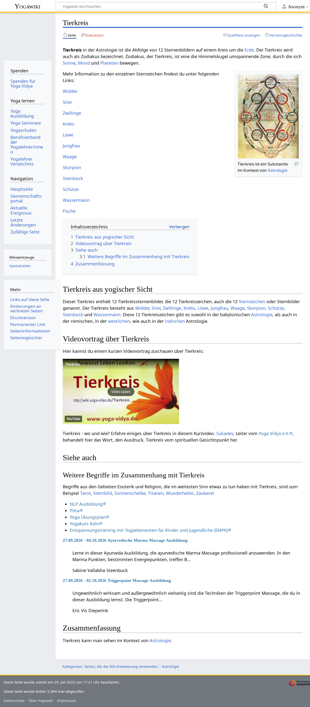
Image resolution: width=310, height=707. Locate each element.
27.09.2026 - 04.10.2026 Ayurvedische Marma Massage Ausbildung (125, 540)
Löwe (68, 135)
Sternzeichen (252, 301)
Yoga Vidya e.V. (274, 433)
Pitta (74, 510)
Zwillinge (72, 113)
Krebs (68, 124)
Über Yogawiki (40, 700)
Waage (70, 156)
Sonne (69, 63)
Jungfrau (71, 146)
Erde (249, 50)
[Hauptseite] (27, 35)
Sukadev (224, 433)
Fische (69, 211)
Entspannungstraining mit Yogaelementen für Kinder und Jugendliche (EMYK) (149, 530)
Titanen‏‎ (155, 493)
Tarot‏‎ (85, 493)
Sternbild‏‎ (102, 493)
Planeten (109, 63)
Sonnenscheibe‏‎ (130, 493)
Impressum (66, 700)
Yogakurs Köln (84, 523)
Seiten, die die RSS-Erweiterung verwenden (121, 666)
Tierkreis (73, 364)
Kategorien (71, 666)
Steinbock (73, 178)
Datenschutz (14, 700)
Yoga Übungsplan (88, 517)
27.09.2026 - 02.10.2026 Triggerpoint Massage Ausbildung (117, 580)
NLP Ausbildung (86, 504)
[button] (121, 391)
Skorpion (72, 167)
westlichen (119, 321)
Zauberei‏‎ (205, 493)
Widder (70, 91)
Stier (67, 102)
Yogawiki (27, 6)
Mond (84, 63)
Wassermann (76, 200)
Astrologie (277, 170)
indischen (175, 321)
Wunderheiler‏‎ (180, 493)
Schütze (71, 189)
